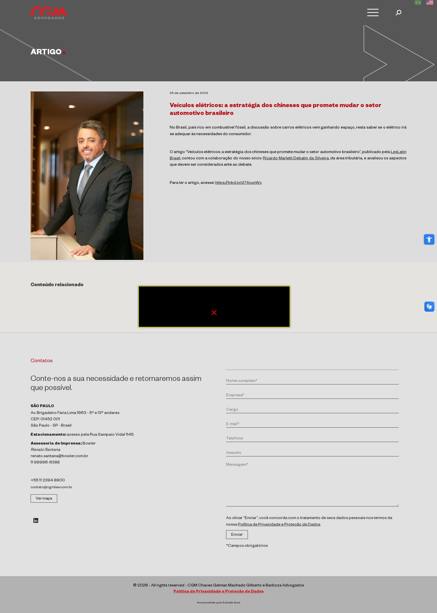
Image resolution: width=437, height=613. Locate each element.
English (429, 2)
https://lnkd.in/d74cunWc (238, 183)
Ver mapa (44, 499)
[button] (429, 239)
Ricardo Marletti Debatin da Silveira (296, 159)
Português (417, 2)
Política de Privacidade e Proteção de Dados (279, 525)
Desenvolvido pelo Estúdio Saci (218, 603)
